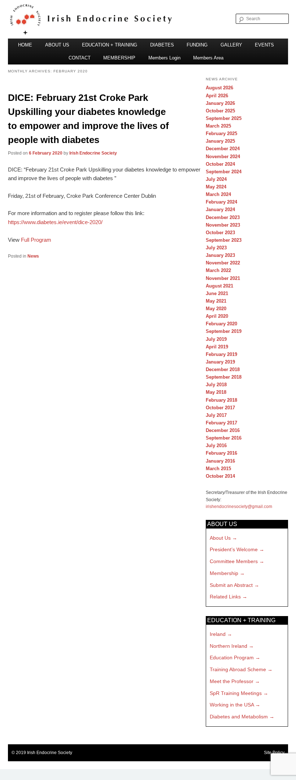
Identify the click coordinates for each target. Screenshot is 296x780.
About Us (220, 538)
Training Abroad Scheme (238, 669)
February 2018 (221, 400)
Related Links (225, 597)
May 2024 (216, 187)
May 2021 (216, 301)
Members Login (164, 58)
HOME (25, 45)
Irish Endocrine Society (93, 153)
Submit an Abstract (231, 585)
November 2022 (223, 263)
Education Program (232, 657)
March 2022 (218, 270)
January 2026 (220, 103)
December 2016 (223, 430)
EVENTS (264, 45)
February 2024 (221, 202)
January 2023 (220, 255)
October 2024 (220, 164)
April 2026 (217, 95)
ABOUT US (57, 45)
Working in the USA (232, 705)
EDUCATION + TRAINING (109, 45)
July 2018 (216, 384)
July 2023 (216, 247)
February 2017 (221, 422)
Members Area (208, 58)
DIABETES (162, 45)
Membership (224, 573)
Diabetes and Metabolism (239, 716)
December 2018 (223, 369)
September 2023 (223, 240)
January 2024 (220, 209)
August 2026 (219, 87)
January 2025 (220, 141)
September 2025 (223, 118)
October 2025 (220, 110)
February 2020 (221, 323)
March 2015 (218, 468)
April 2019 (217, 346)
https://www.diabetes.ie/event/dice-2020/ (55, 222)
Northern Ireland (228, 646)
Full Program (36, 240)
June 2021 (217, 293)
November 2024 (223, 156)
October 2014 (220, 476)
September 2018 (223, 377)
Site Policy (274, 752)
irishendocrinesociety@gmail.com (239, 506)
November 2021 (223, 278)
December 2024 (223, 148)
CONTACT (80, 58)
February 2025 (221, 133)
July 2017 (216, 415)
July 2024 (216, 179)
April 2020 (217, 316)
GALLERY (231, 45)
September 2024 (223, 171)
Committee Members (234, 561)
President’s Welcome (234, 549)
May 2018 (216, 392)
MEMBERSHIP (119, 58)
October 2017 (220, 407)
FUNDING (197, 45)
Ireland (218, 634)
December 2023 (223, 217)
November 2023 (223, 225)
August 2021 (219, 286)
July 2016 (216, 445)
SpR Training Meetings (236, 693)
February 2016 (221, 453)
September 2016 (223, 438)
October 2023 (220, 232)
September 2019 (223, 331)
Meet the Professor (231, 681)
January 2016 (220, 461)
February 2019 (221, 354)
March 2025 (218, 126)
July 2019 (216, 339)
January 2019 (220, 362)
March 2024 (218, 194)
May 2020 (216, 308)
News (33, 256)
